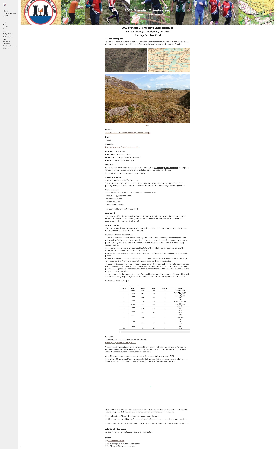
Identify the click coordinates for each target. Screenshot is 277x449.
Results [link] (5, 29)
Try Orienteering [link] (8, 37)
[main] (147, 12)
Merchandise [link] (6, 41)
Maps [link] (4, 39)
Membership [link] (6, 43)
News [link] (4, 24)
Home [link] (4, 22)
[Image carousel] (147, 100)
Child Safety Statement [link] (9, 46)
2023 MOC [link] (6, 31)
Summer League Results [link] (8, 34)
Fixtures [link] (5, 26)
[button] (275, 2)
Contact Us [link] (6, 48)
